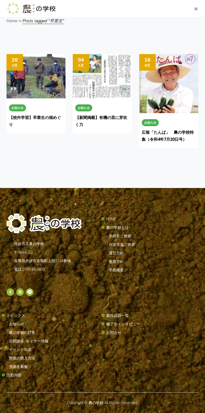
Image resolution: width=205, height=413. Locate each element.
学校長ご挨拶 (120, 236)
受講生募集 (18, 366)
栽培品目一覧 (117, 315)
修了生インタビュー (123, 324)
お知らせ (18, 108)
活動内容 (14, 375)
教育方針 (116, 261)
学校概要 (116, 270)
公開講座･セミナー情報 (28, 341)
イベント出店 (20, 349)
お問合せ (113, 332)
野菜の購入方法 (22, 358)
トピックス (15, 315)
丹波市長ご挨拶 (122, 244)
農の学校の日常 (22, 332)
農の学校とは (117, 227)
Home (12, 21)
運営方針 (116, 253)
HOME (111, 219)
